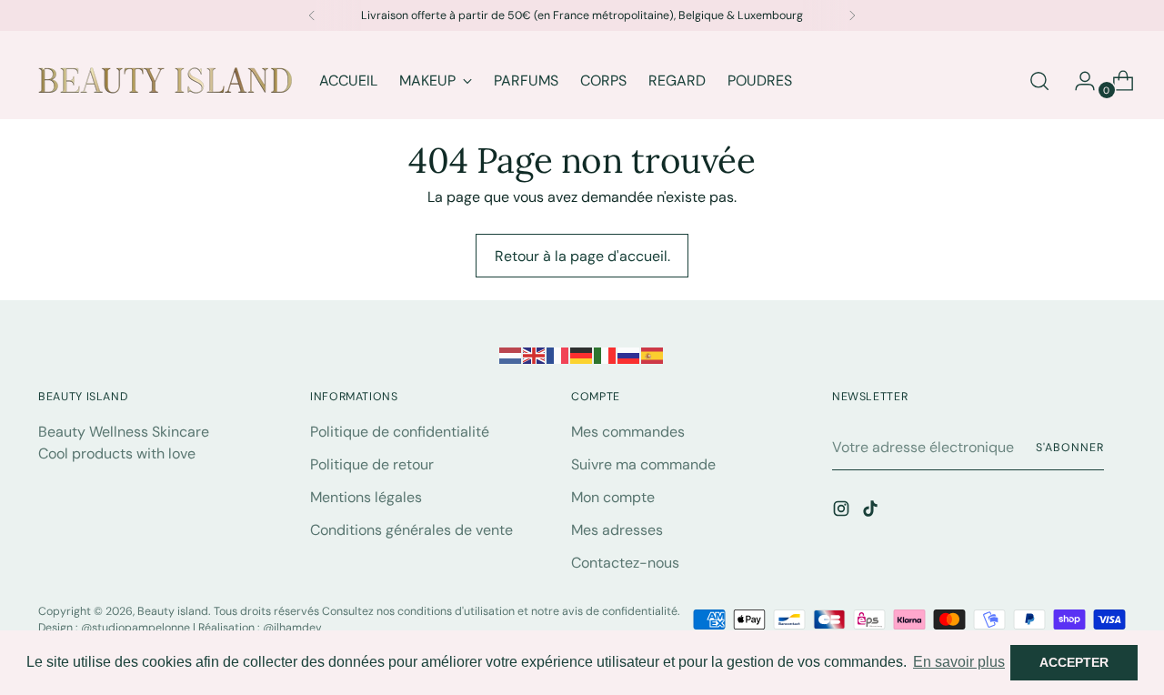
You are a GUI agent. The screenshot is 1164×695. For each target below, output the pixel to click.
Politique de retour (372, 464)
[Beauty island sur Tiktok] (872, 511)
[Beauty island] (165, 80)
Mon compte (613, 497)
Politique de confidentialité (399, 431)
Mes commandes (628, 431)
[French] (558, 354)
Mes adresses (617, 529)
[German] (582, 354)
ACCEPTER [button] (1074, 662)
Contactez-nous (625, 562)
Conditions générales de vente (411, 529)
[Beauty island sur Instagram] (843, 511)
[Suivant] (852, 15)
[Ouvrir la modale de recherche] (1039, 81)
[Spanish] (653, 354)
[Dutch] (511, 354)
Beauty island (172, 611)
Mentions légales (366, 497)
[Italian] (605, 354)
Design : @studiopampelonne (115, 627)
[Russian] (629, 354)
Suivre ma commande (643, 464)
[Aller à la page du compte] (1077, 81)
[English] (535, 354)
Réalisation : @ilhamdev (260, 627)
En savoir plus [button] (959, 662)
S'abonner (1069, 447)
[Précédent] (312, 15)
